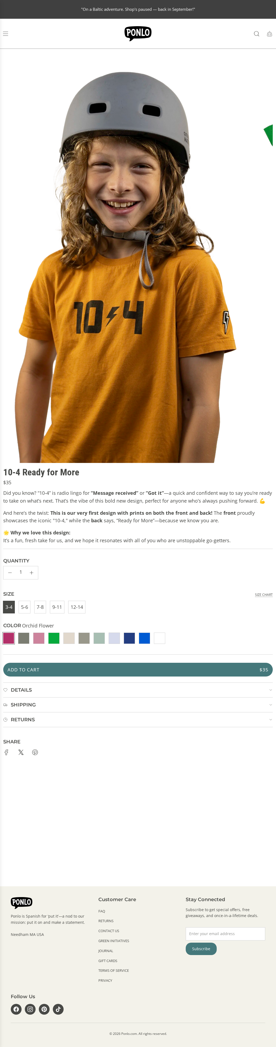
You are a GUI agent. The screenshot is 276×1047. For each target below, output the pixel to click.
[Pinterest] (44, 1009)
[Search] (256, 33)
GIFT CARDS (107, 960)
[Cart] (269, 33)
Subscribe (201, 948)
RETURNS (105, 920)
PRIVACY (105, 980)
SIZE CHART (264, 594)
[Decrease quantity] (10, 572)
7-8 (40, 607)
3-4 (8, 607)
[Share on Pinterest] (35, 753)
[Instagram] (30, 1009)
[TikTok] (58, 1009)
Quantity (16, 561)
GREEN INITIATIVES (113, 940)
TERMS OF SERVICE (113, 970)
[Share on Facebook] (6, 753)
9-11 (57, 607)
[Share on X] (20, 753)
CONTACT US (108, 930)
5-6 (24, 607)
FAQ (101, 911)
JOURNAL (105, 950)
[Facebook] (16, 1009)
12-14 (77, 607)
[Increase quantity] (31, 572)
